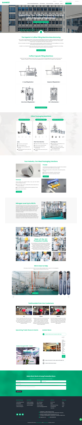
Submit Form (19, 391)
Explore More (35, 293)
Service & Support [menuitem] (69, 1)
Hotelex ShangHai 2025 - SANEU (24, 346)
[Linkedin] (23, 414)
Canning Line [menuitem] (57, 3)
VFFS (18, 142)
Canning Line (54, 142)
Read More (63, 356)
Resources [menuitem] (77, 1)
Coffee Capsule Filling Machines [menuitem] (32, 3)
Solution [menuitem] (54, 1)
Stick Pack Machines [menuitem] (49, 3)
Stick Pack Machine (39, 142)
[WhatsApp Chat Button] (80, 419)
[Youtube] (17, 414)
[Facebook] (20, 414)
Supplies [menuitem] (60, 1)
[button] (24, 120)
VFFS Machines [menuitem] (42, 3)
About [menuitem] (61, 3)
